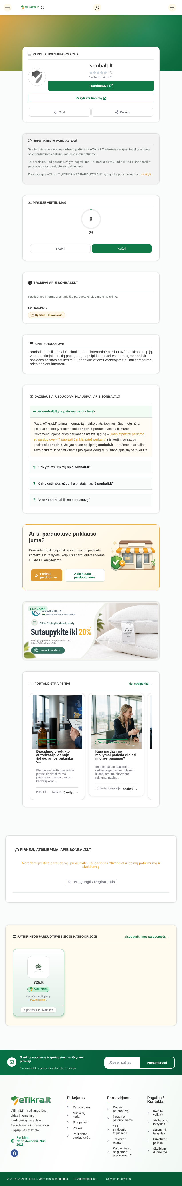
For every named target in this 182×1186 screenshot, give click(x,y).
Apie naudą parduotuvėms (84, 575)
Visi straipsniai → (140, 683)
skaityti (146, 174)
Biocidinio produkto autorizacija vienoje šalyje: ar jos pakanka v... (54, 757)
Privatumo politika (84, 1178)
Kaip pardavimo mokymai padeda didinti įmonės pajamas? (115, 755)
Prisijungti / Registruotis (94, 882)
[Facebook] (14, 1153)
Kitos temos (47, 742)
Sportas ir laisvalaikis (48, 315)
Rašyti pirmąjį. (38, 999)
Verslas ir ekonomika (112, 742)
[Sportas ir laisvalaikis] (32, 315)
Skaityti (60, 248)
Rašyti (122, 248)
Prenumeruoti (157, 1062)
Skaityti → (71, 792)
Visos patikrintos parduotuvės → (146, 936)
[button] (8, 8)
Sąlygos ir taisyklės (118, 1178)
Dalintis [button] (125, 112)
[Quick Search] (64, 7)
